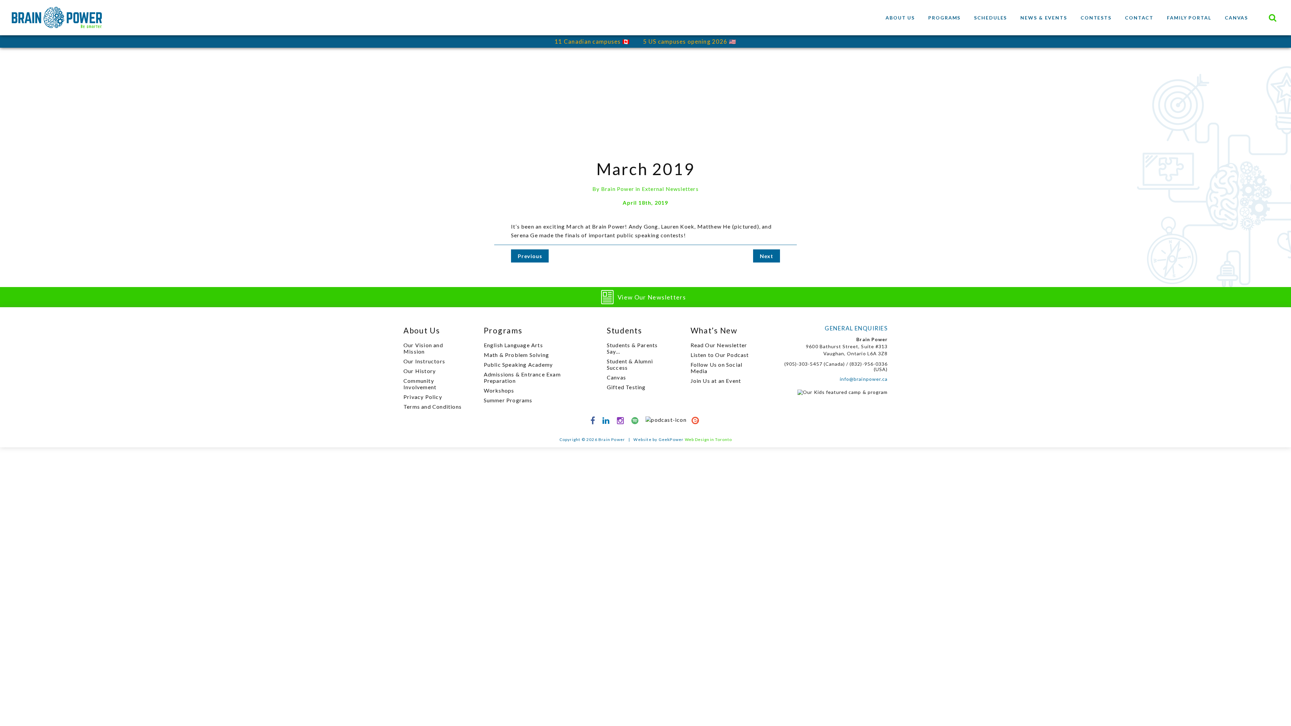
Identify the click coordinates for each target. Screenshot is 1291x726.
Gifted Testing (626, 387)
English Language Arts (513, 345)
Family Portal (1189, 18)
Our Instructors (424, 361)
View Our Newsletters (652, 297)
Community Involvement (419, 383)
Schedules (990, 18)
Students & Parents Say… (632, 348)
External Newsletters (670, 189)
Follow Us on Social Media (717, 367)
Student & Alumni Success (630, 364)
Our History (419, 371)
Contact (1139, 18)
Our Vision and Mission (423, 348)
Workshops (499, 390)
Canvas (1236, 18)
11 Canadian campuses (588, 41)
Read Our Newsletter (719, 345)
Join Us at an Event (716, 380)
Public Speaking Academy (518, 364)
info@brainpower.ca (864, 379)
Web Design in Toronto (708, 439)
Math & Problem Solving (516, 355)
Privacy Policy (422, 397)
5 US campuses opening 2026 (685, 41)
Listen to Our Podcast (720, 355)
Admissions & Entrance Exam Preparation (522, 377)
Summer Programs (508, 400)
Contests (1096, 18)
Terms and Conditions (432, 406)
